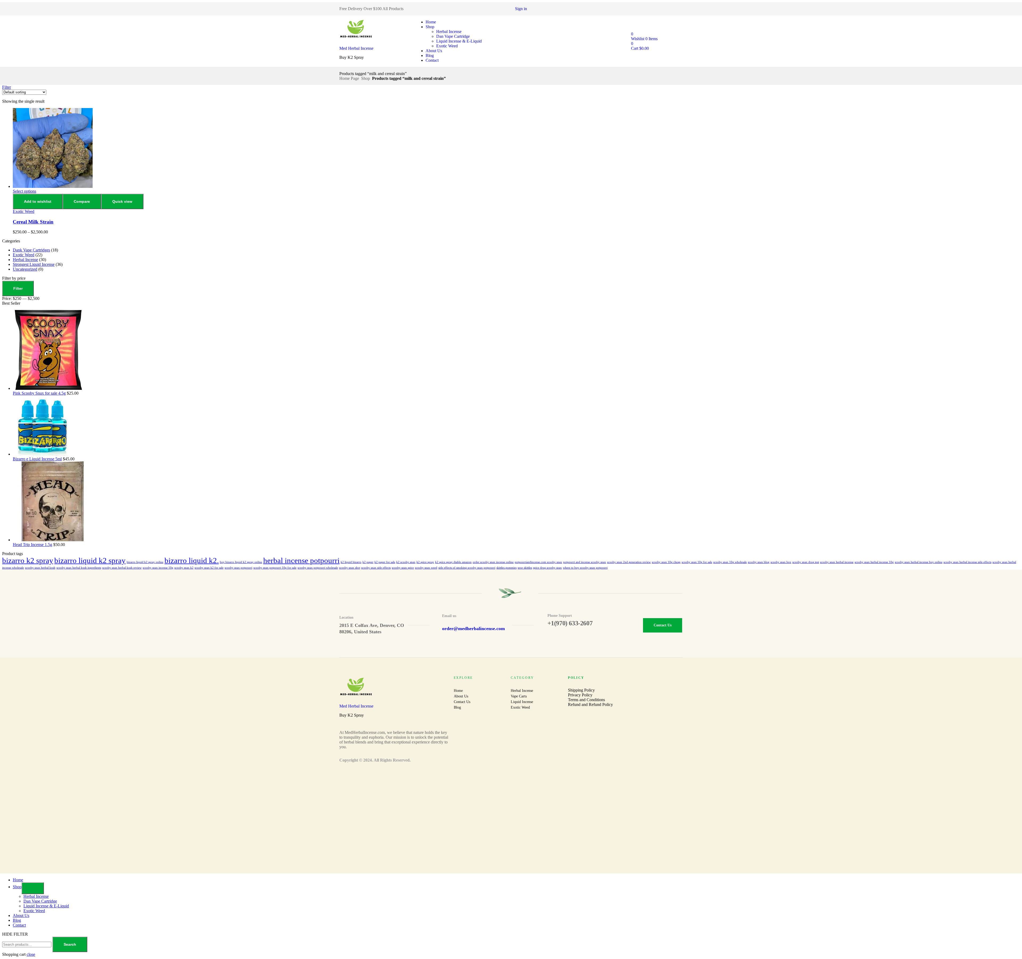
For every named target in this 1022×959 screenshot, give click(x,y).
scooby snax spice (403, 567)
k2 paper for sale (384, 562)
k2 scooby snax (405, 562)
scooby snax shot (349, 567)
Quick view (122, 201)
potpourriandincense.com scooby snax (538, 562)
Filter (18, 288)
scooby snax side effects (376, 567)
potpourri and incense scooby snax (584, 562)
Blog (430, 55)
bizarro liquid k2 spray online (145, 562)
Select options (24, 191)
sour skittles (525, 567)
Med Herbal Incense (356, 48)
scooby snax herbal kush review (122, 567)
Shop (430, 26)
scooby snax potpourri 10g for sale (274, 567)
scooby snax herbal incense (837, 562)
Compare (82, 201)
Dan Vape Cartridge (453, 36)
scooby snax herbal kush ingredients (78, 567)
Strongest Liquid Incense (34, 264)
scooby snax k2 (183, 567)
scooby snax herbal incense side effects (967, 562)
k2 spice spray (425, 562)
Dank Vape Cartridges (31, 250)
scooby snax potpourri (238, 567)
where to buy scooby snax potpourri (585, 567)
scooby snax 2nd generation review (629, 562)
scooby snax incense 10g (158, 567)
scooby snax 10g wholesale (730, 562)
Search (70, 944)
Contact (432, 60)
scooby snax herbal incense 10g (874, 562)
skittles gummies (506, 567)
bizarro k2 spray (27, 560)
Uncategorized (25, 269)
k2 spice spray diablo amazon (453, 562)
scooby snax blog (758, 562)
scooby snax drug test (805, 562)
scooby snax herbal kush (40, 567)
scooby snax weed (426, 567)
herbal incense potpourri (301, 560)
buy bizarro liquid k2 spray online (241, 562)
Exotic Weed (447, 46)
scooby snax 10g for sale (697, 562)
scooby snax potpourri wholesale (318, 567)
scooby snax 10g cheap (666, 562)
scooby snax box (780, 562)
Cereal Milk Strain (33, 222)
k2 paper (367, 562)
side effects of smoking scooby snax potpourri (466, 567)
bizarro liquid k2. (191, 560)
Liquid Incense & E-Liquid (459, 41)
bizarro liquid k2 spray (90, 560)
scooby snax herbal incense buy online (918, 562)
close (31, 954)
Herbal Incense (448, 31)
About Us (434, 50)
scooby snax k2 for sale (209, 567)
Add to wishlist (37, 201)
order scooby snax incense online (493, 562)
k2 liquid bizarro (351, 562)
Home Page (349, 78)
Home (431, 22)
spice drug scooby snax (547, 567)
